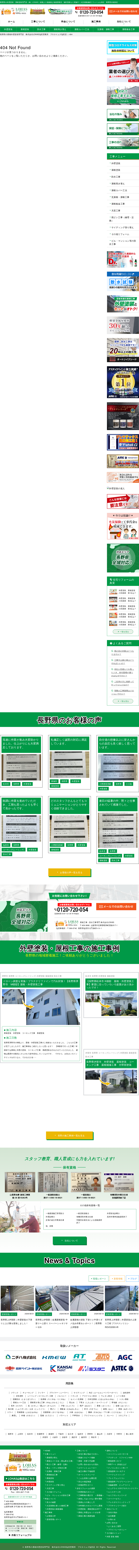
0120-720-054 (91, 12)
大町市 (109, 1434)
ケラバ (10, 1412)
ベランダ (74, 1396)
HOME (47, 1451)
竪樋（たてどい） (47, 1415)
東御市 (54, 781)
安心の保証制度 (84, 1482)
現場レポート (99, 1278)
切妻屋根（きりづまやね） (54, 1412)
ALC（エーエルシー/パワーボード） (104, 1392)
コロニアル (122, 1415)
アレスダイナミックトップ (119, 1502)
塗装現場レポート (54, 1519)
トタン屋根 (124, 1399)
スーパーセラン (114, 1499)
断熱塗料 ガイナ (115, 1461)
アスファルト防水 (89, 1396)
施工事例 (48, 1512)
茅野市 (90, 1434)
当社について (71, 1240)
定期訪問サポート (85, 1485)
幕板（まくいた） (104, 1405)
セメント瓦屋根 (77, 1399)
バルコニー (62, 1396)
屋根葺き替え (60, 29)
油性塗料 (126, 1392)
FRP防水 (76, 1415)
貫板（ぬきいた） (125, 1409)
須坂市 (64, 1437)
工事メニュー (50, 1454)
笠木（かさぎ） (17, 1405)
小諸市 (55, 1437)
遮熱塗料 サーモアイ (116, 1471)
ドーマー (130, 1412)
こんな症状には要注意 (87, 1478)
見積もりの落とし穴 (86, 1502)
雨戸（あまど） (86, 1405)
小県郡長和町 (105, 783)
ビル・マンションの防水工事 (58, 1495)
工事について (82, 1451)
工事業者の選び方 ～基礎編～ (91, 1495)
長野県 (16, 783)
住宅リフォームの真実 (86, 1488)
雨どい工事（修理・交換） (121, 219)
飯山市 (100, 1434)
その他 (129, 783)
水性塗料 (19, 1396)
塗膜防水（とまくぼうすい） (25, 1399)
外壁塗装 (8, 29)
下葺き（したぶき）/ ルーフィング (93, 1402)
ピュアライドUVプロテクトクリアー (123, 1488)
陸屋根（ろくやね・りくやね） (53, 1399)
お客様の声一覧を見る (71, 872)
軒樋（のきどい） (28, 1415)
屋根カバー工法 (82, 29)
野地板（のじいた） (120, 1402)
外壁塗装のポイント (86, 1492)
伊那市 (45, 1437)
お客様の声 (51, 1516)
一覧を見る (124, 631)
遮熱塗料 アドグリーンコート (120, 1482)
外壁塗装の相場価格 (55, 1509)
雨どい (53, 1409)
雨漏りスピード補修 (86, 1458)
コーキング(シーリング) (13, 849)
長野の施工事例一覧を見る (71, 1135)
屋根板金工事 (128, 29)
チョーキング (28, 1392)
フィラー (41, 1392)
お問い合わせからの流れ (88, 1464)
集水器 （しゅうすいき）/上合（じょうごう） (27, 1409)
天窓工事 (115, 210)
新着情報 (118, 1278)
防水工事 (41, 29)
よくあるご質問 (114, 1526)
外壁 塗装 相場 (113, 1537)
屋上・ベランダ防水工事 (57, 1468)
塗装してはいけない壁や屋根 (90, 1499)
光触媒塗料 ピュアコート (119, 1485)
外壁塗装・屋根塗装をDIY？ (90, 1509)
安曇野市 (40, 1434)
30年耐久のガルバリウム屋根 (90, 1506)
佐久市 (70, 1434)
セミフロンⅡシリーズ (117, 1495)
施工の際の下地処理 (86, 1471)
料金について (50, 1499)
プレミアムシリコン (116, 1478)
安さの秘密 (51, 1502)
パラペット (63, 1415)
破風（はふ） (108, 1409)
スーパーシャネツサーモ (118, 1454)
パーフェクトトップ (116, 1475)
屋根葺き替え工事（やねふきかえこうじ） (47, 1402)
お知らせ (112, 1519)
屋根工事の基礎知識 (86, 1516)
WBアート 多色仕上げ (117, 1464)
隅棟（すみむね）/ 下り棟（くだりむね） (105, 1412)
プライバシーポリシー (117, 1530)
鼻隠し (14, 1415)
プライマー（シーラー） (59, 1392)
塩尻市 (6, 845)
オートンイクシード (86, 1475)
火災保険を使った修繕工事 (58, 1506)
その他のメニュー (114, 1533)
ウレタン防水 (106, 1396)
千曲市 (61, 1434)
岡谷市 (94, 1437)
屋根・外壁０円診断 (86, 1461)
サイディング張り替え (122, 227)
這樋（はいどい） (123, 1405)
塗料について (112, 1451)
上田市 (20, 1434)
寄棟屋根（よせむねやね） (28, 1412)
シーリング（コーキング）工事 (40, 1396)
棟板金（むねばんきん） (70, 1409)
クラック (14, 1392)
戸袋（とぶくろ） (68, 1405)
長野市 (10, 1434)
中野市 (119, 1434)
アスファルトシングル (93, 1415)
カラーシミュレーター (87, 1468)
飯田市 (84, 1437)
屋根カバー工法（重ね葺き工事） (60, 1461)
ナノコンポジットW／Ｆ (118, 1468)
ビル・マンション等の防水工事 (122, 242)
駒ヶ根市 (129, 1434)
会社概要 (112, 1516)
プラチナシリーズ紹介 (117, 1506)
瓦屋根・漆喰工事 (105, 29)
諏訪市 (74, 1437)
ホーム (11, 21)
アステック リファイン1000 (120, 1458)
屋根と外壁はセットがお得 (89, 1512)
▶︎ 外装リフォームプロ (20, 1535)
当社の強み (112, 1512)
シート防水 (120, 1396)
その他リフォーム (120, 234)
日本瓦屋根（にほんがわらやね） (101, 1399)
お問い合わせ (112, 1523)
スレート (110, 1415)
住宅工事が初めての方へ (88, 1454)
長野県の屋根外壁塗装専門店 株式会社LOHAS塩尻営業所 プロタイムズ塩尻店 (60, 1547)
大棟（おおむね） (76, 1412)
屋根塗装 (25, 29)
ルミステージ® (114, 1492)
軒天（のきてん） (91, 1409)
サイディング (79, 1392)
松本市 (6, 783)
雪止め (72, 1402)
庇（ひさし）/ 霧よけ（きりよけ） (42, 1405)
